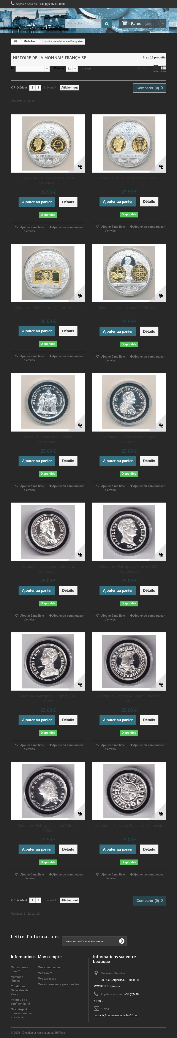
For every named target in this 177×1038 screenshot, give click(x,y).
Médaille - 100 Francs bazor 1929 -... (129, 178)
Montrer (59, 68)
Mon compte (50, 956)
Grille (155, 71)
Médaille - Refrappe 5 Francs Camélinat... (48, 439)
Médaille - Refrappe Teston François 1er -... (129, 698)
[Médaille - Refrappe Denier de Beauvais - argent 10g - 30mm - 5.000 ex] (129, 791)
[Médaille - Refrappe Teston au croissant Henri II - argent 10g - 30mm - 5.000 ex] (48, 532)
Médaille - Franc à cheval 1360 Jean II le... (129, 310)
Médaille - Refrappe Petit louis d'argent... (129, 439)
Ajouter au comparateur (68, 227)
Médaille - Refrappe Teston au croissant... (48, 569)
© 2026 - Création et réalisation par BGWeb (38, 1032)
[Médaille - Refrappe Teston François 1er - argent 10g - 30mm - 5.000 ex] (129, 661)
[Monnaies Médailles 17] (34, 27)
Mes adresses (47, 978)
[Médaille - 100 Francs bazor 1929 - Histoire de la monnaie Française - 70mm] (129, 143)
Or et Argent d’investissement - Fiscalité (22, 1013)
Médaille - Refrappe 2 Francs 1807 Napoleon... (129, 569)
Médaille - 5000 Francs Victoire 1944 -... (48, 307)
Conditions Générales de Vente (19, 990)
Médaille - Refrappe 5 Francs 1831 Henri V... (48, 698)
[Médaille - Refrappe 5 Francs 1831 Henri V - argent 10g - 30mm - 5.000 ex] (48, 661)
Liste (163, 71)
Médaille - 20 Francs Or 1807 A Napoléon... (48, 180)
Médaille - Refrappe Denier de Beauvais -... (129, 828)
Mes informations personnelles (58, 984)
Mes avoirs (45, 973)
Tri (12, 68)
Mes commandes (49, 967)
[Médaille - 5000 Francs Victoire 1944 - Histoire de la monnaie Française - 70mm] (48, 273)
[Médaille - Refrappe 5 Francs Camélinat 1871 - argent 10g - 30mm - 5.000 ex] (48, 402)
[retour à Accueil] (15, 41)
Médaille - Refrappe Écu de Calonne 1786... (48, 828)
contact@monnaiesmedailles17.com (116, 1015)
